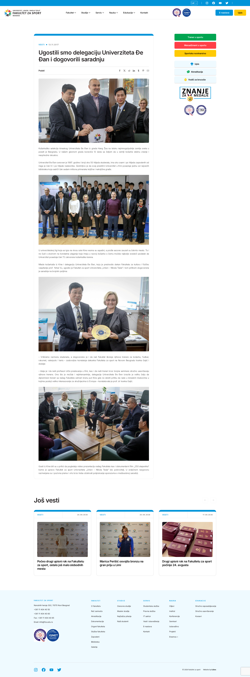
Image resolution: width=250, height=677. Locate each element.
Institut (172, 611)
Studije (84, 12)
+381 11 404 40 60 (42, 614)
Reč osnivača (96, 611)
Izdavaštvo (174, 626)
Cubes (213, 670)
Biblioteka (95, 642)
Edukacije (128, 12)
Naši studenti (122, 621)
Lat (193, 3)
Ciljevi (171, 606)
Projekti (172, 631)
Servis (99, 12)
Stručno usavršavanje (204, 611)
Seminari (173, 621)
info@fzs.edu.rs (46, 622)
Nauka (112, 12)
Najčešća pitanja (124, 616)
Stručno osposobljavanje (205, 606)
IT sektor (147, 616)
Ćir (193, 7)
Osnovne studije (124, 606)
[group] (62, 543)
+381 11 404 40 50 (42, 609)
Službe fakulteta (98, 631)
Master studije (123, 611)
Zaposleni (95, 637)
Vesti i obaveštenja (151, 621)
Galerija (94, 647)
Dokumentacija (97, 621)
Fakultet (70, 12)
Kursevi (198, 616)
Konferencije (174, 616)
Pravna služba (149, 611)
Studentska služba (151, 606)
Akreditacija (96, 616)
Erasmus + (173, 637)
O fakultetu (96, 606)
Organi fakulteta (98, 626)
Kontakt (144, 12)
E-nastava (147, 626)
